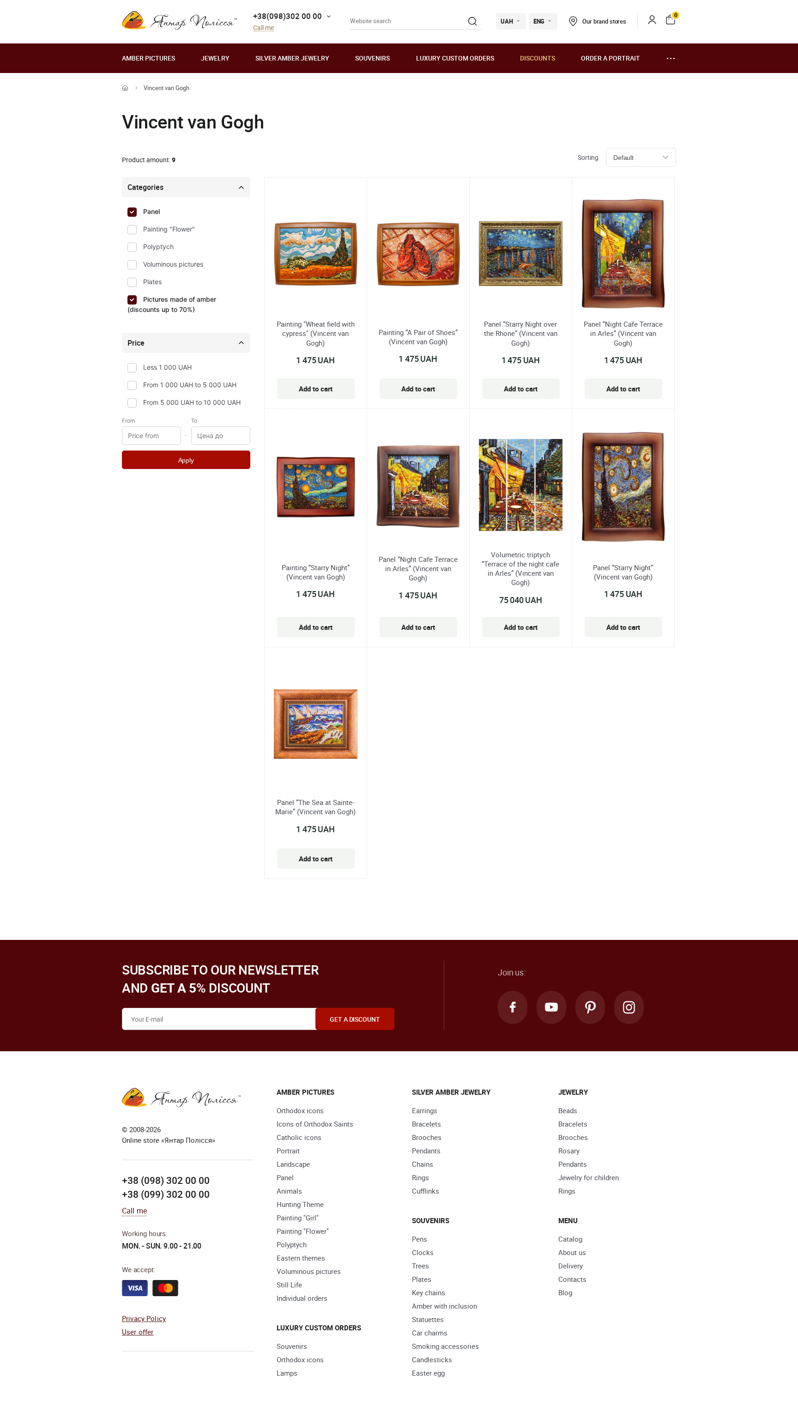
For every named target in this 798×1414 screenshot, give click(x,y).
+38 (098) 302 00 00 (166, 1180)
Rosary (569, 1150)
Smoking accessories (445, 1346)
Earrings (424, 1110)
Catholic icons (299, 1137)
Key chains (428, 1292)
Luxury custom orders (455, 58)
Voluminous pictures (173, 264)
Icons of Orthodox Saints (315, 1123)
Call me (263, 27)
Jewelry (215, 58)
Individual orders (302, 1298)
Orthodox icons (300, 1110)
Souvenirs (372, 58)
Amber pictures (148, 58)
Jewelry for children (588, 1177)
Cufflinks (425, 1190)
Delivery (570, 1265)
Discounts (537, 58)
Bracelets (426, 1123)
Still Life (289, 1284)
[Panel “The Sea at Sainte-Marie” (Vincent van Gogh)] (315, 725)
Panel (151, 211)
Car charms (429, 1332)
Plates (152, 282)
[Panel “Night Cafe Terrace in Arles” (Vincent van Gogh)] (623, 255)
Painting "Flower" (169, 229)
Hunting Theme (300, 1204)
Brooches (426, 1137)
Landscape (293, 1164)
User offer (138, 1331)
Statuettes (428, 1319)
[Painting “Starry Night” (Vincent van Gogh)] (315, 488)
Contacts (572, 1279)
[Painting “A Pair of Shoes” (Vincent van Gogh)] (418, 255)
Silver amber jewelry (292, 58)
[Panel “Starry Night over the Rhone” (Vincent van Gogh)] (520, 255)
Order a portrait (610, 58)
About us (572, 1252)
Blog (565, 1292)
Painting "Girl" (298, 1217)
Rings (420, 1177)
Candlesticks (432, 1359)
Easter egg (428, 1372)
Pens (419, 1238)
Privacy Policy (144, 1318)
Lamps (287, 1372)
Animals (289, 1190)
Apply (186, 460)
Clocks (423, 1252)
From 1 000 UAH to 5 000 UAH (189, 385)
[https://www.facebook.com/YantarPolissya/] (512, 1007)
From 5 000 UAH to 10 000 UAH (192, 402)
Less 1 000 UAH (167, 367)
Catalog (570, 1238)
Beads (567, 1110)
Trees (420, 1265)
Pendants (426, 1150)
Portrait (288, 1150)
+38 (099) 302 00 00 (166, 1194)
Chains (422, 1164)
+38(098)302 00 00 (287, 16)
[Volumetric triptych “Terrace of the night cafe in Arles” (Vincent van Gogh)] (520, 486)
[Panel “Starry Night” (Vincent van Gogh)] (623, 488)
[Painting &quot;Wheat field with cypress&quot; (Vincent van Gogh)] (315, 255)
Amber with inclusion (444, 1305)
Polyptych (158, 246)
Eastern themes (301, 1257)
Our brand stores (604, 21)
